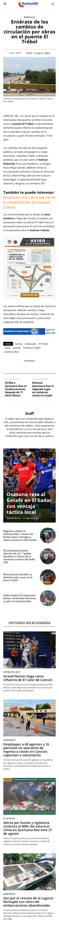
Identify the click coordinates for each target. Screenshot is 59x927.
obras (7, 347)
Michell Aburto (14, 518)
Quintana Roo (11, 351)
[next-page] (50, 454)
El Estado (9, 818)
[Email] (29, 367)
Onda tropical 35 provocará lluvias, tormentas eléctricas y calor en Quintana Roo (19, 598)
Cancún (19, 343)
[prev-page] (44, 454)
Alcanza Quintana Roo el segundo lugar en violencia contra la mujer (43, 389)
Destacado (30, 343)
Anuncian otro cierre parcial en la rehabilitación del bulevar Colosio (29, 202)
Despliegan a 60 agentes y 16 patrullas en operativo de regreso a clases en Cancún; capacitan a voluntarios (26, 749)
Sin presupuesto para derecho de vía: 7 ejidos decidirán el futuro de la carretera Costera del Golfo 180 (19, 556)
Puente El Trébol (31, 347)
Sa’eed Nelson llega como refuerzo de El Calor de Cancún (27, 678)
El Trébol (43, 343)
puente (17, 347)
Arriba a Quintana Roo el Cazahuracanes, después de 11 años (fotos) (15, 389)
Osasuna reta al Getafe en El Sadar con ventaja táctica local (29, 503)
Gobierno (29, 17)
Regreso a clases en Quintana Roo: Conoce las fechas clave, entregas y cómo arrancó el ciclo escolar (20, 535)
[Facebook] (6, 367)
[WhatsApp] (22, 367)
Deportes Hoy (11, 672)
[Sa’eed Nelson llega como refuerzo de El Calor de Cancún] (29, 649)
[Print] (37, 367)
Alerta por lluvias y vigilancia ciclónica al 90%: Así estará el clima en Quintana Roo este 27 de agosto (27, 828)
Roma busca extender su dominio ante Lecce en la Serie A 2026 (17, 577)
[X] (14, 367)
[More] (52, 367)
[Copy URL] (44, 367)
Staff (18, 53)
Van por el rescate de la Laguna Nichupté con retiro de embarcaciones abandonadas (28, 902)
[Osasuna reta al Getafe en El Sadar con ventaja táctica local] (29, 485)
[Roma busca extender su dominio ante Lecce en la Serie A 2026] (48, 577)
